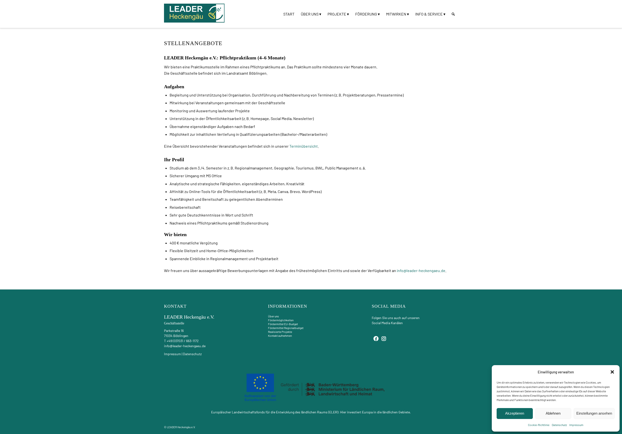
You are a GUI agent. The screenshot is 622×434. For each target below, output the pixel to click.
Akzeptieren (514, 413)
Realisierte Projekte (280, 331)
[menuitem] (289, 14)
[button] (612, 372)
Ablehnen (553, 413)
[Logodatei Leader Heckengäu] (194, 13)
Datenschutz (559, 424)
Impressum (576, 424)
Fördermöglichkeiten (281, 320)
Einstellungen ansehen (594, 413)
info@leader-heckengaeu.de (421, 270)
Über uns (273, 316)
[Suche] (453, 14)
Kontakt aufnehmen (280, 335)
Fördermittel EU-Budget (283, 324)
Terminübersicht (303, 146)
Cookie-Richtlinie (538, 424)
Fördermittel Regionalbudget (285, 328)
